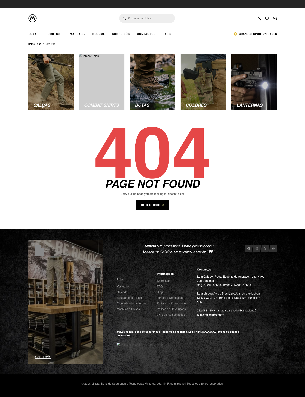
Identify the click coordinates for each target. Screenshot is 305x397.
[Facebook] (249, 248)
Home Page (34, 44)
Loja (120, 279)
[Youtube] (273, 248)
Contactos (204, 269)
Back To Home (150, 205)
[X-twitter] (265, 248)
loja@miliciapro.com (210, 315)
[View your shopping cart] (275, 18)
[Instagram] (257, 248)
